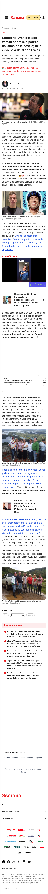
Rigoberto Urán (17, 615)
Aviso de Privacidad (11, 868)
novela (30, 615)
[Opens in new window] (8, 861)
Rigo (5, 615)
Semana (5, 28)
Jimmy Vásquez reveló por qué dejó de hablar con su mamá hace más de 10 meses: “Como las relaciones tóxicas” (18, 383)
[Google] (3, 861)
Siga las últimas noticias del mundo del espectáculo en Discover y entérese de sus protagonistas (21, 71)
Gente (13, 28)
